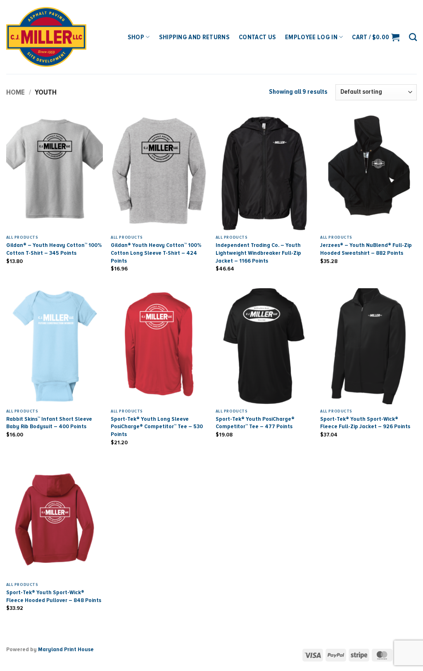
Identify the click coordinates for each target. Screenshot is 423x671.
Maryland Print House (66, 649)
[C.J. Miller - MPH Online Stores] (57, 37)
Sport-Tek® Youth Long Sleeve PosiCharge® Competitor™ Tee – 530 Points (157, 426)
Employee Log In (311, 37)
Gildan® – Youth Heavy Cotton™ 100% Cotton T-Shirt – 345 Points (54, 249)
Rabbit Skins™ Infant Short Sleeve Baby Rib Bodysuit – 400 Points (49, 422)
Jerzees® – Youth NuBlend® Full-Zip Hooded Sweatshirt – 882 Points (366, 249)
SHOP (136, 37)
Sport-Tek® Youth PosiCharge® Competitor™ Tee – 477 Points (255, 422)
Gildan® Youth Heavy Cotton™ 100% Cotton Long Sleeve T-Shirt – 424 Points (156, 253)
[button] (375, 37)
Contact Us (257, 37)
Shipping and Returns (194, 37)
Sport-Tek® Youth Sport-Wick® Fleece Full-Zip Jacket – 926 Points (365, 422)
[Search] (413, 37)
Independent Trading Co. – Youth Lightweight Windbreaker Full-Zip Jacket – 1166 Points (258, 253)
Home (15, 92)
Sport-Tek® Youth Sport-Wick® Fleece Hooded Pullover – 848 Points (53, 596)
